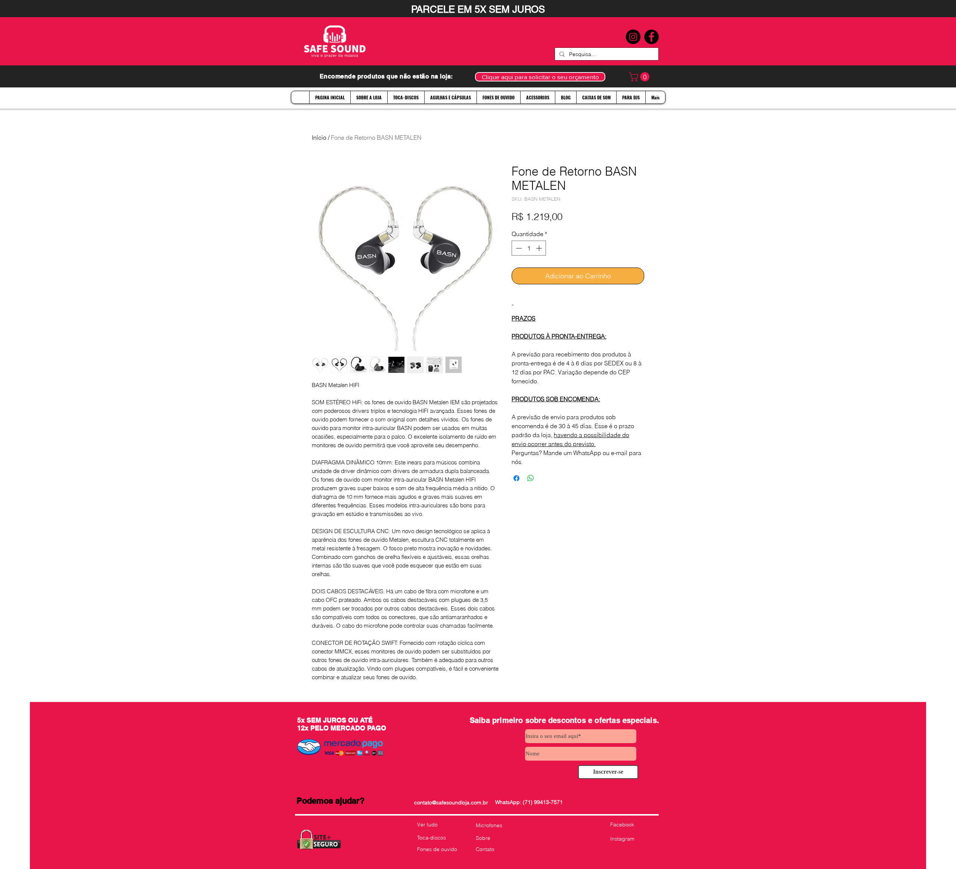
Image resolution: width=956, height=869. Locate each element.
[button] (640, 76)
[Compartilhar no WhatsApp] (530, 478)
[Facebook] (651, 37)
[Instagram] (633, 37)
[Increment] (539, 248)
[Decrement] (518, 248)
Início (319, 137)
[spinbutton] (528, 248)
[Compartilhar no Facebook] (516, 478)
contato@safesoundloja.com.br (451, 802)
